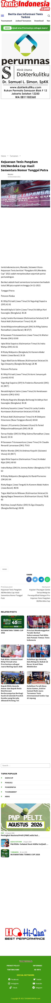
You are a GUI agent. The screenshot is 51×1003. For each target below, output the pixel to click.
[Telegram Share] (41, 579)
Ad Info (37, 970)
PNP (2, 833)
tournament (11, 792)
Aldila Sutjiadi (16, 842)
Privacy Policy (13, 965)
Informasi (37, 965)
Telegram (38, 988)
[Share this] (29, 579)
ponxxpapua (10, 787)
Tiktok (15, 988)
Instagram (14, 983)
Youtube (39, 983)
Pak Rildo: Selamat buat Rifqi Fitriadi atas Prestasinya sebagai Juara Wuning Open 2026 (12, 663)
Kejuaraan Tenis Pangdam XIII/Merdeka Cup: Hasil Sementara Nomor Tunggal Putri (11, 592)
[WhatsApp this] (47, 579)
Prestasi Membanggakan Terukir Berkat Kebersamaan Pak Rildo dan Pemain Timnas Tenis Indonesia (38, 635)
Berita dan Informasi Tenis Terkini (25, 15)
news (4, 569)
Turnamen (14, 852)
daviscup (9, 778)
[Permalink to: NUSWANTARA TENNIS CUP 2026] (12, 622)
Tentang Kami (13, 970)
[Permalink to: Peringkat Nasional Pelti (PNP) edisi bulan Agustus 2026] (25, 817)
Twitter (38, 979)
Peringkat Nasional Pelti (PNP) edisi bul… (20, 835)
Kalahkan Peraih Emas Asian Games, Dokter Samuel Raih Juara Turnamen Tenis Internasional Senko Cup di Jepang (38, 692)
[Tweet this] (35, 579)
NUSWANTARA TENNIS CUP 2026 (25, 854)
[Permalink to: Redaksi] (3, 175)
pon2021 (9, 783)
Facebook (14, 979)
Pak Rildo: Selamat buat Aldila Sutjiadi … (29, 844)
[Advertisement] (25, 125)
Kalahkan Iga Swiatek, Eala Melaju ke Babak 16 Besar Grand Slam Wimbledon (37, 663)
